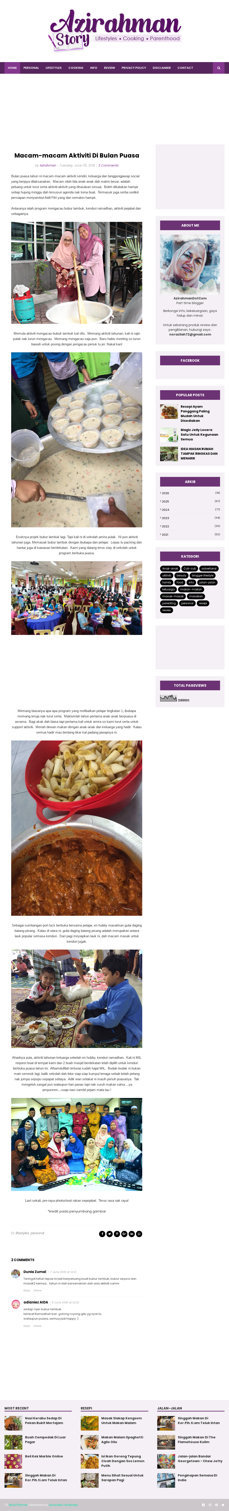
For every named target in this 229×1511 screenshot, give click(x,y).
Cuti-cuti (190, 568)
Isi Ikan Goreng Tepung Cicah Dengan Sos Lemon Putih (122, 1461)
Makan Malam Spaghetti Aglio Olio (122, 1439)
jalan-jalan (207, 582)
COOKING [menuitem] (75, 68)
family (166, 582)
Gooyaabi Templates (63, 1505)
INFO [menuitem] (93, 68)
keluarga (168, 589)
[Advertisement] (114, 113)
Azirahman (48, 165)
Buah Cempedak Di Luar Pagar (45, 1439)
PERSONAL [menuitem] (31, 68)
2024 (191, 510)
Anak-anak (170, 568)
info (191, 582)
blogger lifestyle (202, 575)
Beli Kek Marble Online (44, 1456)
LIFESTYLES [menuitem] (54, 68)
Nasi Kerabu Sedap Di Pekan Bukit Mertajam (44, 1420)
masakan (196, 596)
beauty (181, 575)
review (166, 610)
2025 (191, 501)
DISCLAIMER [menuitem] (162, 68)
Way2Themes (18, 1505)
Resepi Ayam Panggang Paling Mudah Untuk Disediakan (195, 413)
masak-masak (173, 596)
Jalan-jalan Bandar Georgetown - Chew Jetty (200, 1458)
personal (37, 1233)
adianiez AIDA (35, 1302)
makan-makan (191, 589)
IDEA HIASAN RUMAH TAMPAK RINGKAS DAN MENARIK (199, 454)
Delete (38, 1290)
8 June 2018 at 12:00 (65, 1302)
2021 (191, 535)
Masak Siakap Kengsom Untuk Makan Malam (121, 1420)
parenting (169, 603)
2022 (191, 526)
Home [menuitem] (12, 68)
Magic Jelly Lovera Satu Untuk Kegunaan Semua (199, 435)
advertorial (208, 568)
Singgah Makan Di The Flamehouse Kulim (197, 1439)
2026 (191, 493)
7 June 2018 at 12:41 (63, 1272)
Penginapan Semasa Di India (197, 1477)
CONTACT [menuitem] (185, 68)
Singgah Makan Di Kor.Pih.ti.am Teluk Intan (46, 1477)
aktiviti (166, 575)
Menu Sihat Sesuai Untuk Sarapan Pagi (122, 1477)
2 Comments (108, 165)
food (180, 582)
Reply (26, 1290)
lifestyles (22, 1233)
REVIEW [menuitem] (109, 68)
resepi (203, 603)
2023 (191, 518)
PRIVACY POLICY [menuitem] (134, 68)
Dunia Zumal (34, 1271)
